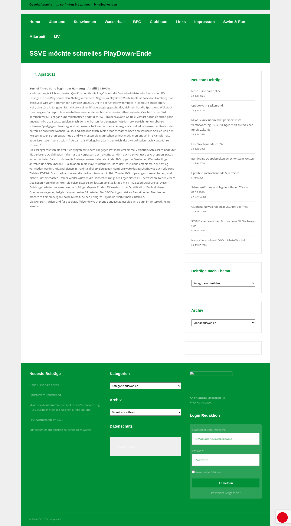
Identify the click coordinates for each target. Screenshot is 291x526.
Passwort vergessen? (226, 493)
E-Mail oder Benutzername (209, 430)
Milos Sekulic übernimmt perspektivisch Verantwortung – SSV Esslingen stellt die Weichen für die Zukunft (222, 124)
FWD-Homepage (200, 402)
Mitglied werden (105, 4)
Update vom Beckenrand (207, 105)
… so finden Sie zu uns (73, 4)
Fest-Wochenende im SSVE (208, 144)
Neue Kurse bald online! (206, 91)
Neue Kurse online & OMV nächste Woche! (218, 240)
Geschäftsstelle (40, 4)
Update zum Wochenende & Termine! (215, 173)
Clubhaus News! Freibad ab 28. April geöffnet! (219, 207)
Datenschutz (126, 446)
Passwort (198, 451)
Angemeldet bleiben (208, 472)
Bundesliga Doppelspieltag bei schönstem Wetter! (222, 158)
